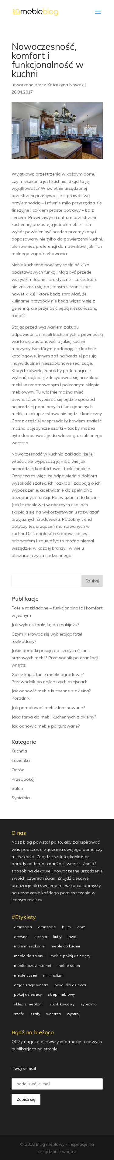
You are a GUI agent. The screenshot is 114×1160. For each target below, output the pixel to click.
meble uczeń (25, 975)
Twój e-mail (24, 1068)
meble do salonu (29, 956)
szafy (35, 1014)
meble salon (68, 965)
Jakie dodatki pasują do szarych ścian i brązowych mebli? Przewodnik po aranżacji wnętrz (55, 658)
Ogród (18, 770)
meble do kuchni (65, 946)
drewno (21, 936)
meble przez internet (32, 965)
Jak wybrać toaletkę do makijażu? (45, 624)
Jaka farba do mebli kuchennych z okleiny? (54, 717)
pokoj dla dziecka (70, 985)
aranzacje (47, 927)
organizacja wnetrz (31, 985)
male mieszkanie (29, 946)
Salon (17, 788)
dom (81, 927)
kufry (57, 936)
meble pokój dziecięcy (70, 956)
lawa (71, 936)
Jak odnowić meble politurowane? (46, 726)
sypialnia (89, 1004)
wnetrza (53, 1014)
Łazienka (21, 760)
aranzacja (23, 927)
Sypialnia (21, 797)
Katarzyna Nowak (65, 84)
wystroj (73, 1014)
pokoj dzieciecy (28, 994)
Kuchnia (19, 751)
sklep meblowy (61, 994)
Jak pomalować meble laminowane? (48, 707)
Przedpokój (23, 779)
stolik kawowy (62, 1004)
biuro (66, 927)
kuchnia (40, 936)
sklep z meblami (28, 1004)
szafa (19, 1014)
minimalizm (53, 975)
